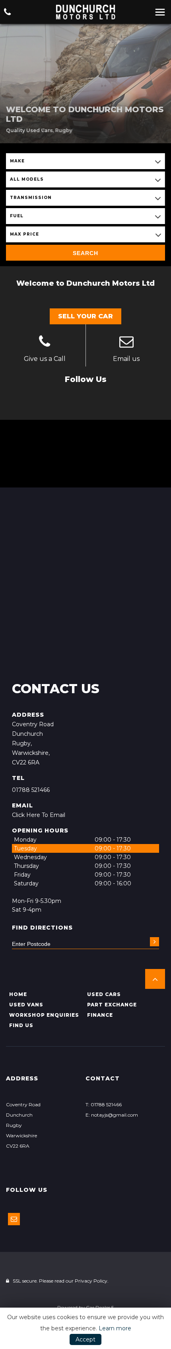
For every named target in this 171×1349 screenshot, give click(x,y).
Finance (100, 1015)
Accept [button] (85, 1339)
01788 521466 (31, 789)
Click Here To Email (38, 815)
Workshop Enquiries (44, 1015)
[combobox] (85, 161)
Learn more (115, 1328)
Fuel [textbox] (16, 215)
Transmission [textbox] (31, 197)
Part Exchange (112, 1005)
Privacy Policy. (92, 1281)
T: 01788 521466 (104, 1104)
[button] (155, 979)
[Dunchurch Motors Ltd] (85, 12)
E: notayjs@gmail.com (112, 1115)
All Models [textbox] (27, 179)
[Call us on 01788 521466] (45, 342)
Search (85, 253)
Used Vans (26, 1005)
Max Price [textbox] (24, 234)
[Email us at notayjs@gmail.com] (126, 342)
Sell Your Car (85, 316)
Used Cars (104, 994)
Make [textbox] (17, 161)
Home (18, 994)
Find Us (21, 1025)
